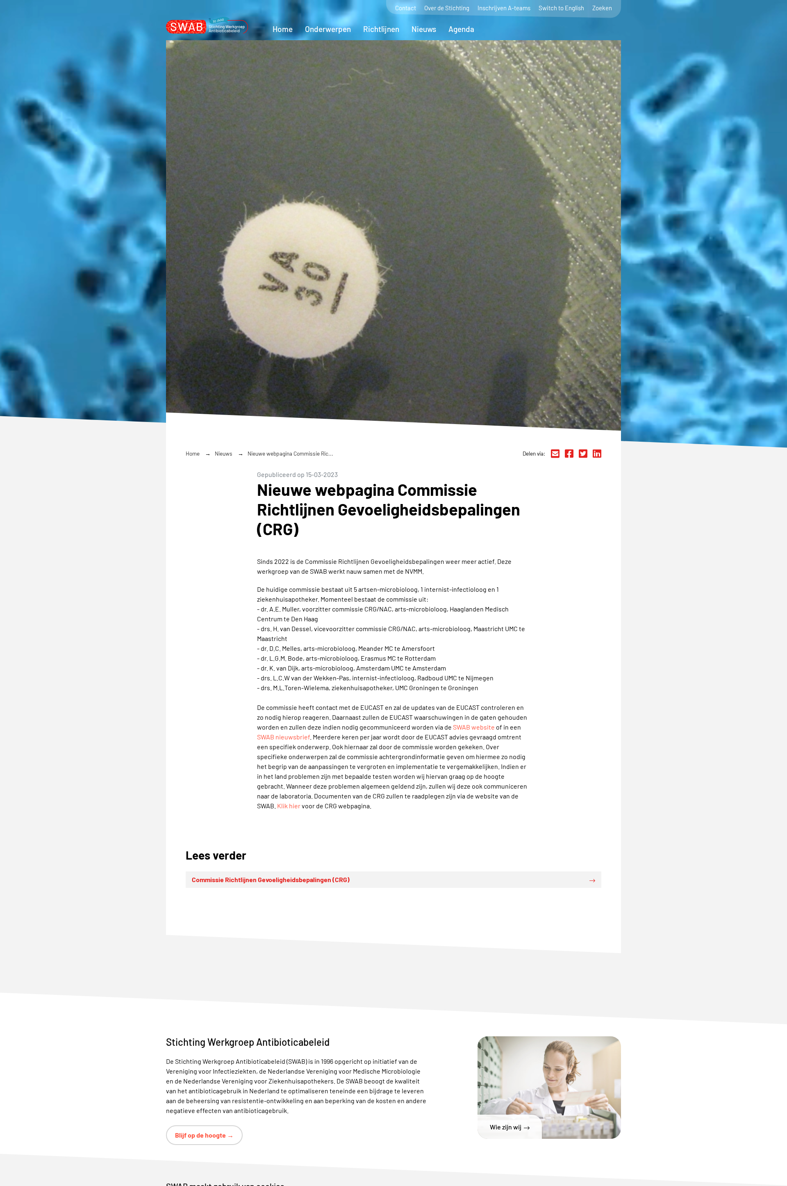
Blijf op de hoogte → (204, 1135)
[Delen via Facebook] (569, 453)
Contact (405, 8)
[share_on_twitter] (583, 453)
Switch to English (561, 8)
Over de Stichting (446, 8)
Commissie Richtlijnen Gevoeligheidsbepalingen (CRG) (271, 879)
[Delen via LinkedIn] (597, 453)
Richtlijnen (381, 29)
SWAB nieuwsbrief (283, 737)
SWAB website (474, 727)
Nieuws (424, 29)
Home (283, 29)
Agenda (461, 29)
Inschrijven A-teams (504, 8)
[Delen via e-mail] (555, 453)
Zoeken (602, 8)
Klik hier (288, 806)
